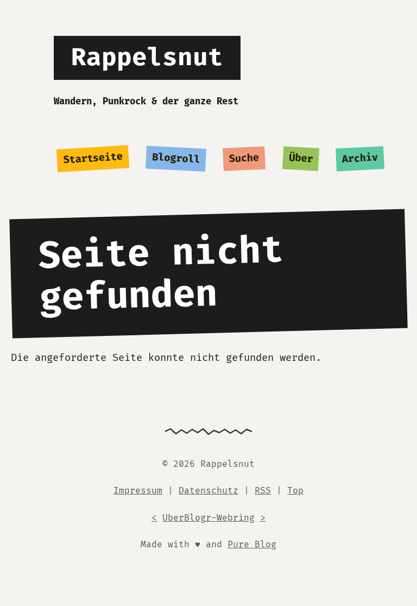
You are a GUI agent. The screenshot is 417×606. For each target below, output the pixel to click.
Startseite (92, 159)
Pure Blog (252, 544)
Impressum (137, 490)
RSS (263, 490)
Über (300, 158)
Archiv (360, 159)
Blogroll (176, 159)
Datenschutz (208, 490)
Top (295, 490)
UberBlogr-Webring (208, 518)
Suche (244, 159)
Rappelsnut (147, 58)
